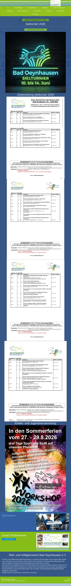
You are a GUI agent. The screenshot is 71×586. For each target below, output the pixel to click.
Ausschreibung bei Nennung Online (35, 29)
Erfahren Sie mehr (9, 539)
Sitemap (13, 579)
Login (68, 579)
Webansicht (67, 580)
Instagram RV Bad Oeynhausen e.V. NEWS (35, 20)
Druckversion (6, 579)
